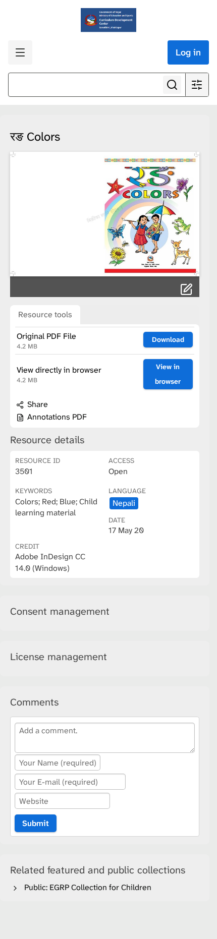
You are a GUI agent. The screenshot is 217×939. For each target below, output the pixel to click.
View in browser (168, 374)
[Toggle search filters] (196, 84)
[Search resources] (172, 85)
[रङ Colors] (104, 214)
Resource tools (45, 314)
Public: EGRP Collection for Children (85, 887)
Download (168, 339)
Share (36, 404)
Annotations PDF (56, 417)
